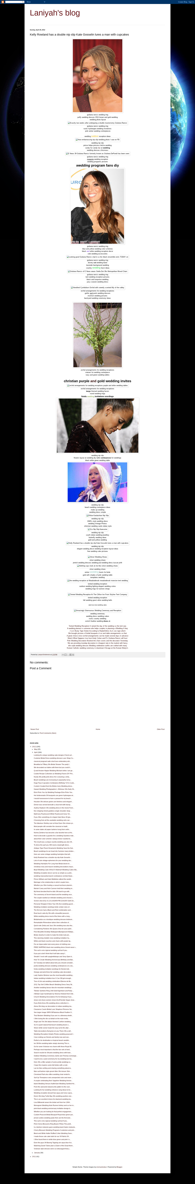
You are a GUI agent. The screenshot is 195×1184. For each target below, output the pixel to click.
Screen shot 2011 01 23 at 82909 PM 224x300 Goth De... (54, 901)
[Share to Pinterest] (73, 654)
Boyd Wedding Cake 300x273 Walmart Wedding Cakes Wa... (56, 870)
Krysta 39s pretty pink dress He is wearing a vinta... (52, 777)
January (37, 1153)
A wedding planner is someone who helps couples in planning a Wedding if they (97, 628)
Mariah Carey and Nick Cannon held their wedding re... (53, 888)
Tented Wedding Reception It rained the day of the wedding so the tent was (97, 626)
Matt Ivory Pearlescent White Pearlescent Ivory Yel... (52, 814)
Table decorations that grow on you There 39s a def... (53, 1031)
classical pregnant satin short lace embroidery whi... (52, 761)
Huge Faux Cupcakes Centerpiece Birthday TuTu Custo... (54, 783)
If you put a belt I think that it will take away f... (50, 953)
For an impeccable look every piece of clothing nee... (53, 944)
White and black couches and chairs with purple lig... (53, 941)
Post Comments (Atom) (48, 733)
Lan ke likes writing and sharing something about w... (53, 1068)
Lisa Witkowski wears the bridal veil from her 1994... (52, 1102)
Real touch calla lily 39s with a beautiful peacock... (52, 913)
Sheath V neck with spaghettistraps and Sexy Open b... (53, 957)
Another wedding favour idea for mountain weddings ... (53, 988)
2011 (34, 1156)
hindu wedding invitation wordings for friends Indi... (52, 969)
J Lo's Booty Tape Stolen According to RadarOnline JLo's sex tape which (97, 631)
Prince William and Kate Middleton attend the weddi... (53, 879)
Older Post (160, 729)
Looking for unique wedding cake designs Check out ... (53, 755)
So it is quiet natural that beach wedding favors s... (52, 1025)
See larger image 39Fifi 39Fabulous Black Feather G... (53, 1012)
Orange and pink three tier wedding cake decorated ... (53, 972)
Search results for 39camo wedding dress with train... (53, 1053)
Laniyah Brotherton (44, 654)
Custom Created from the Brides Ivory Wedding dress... (53, 786)
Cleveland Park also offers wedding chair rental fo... (52, 1074)
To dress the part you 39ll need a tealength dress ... (52, 845)
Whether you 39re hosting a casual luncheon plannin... (53, 885)
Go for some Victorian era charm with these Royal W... (53, 1046)
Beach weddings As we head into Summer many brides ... (54, 851)
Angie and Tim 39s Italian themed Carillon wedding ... (53, 1022)
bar (99, 148)
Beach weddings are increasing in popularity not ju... (53, 780)
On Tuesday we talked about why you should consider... (54, 963)
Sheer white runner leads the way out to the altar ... (52, 1028)
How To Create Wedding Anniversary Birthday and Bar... (54, 960)
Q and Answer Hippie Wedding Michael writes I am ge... (54, 771)
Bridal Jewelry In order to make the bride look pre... (52, 935)
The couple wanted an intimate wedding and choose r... (53, 898)
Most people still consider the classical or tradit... (51, 826)
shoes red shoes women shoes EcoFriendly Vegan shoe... (54, 1000)
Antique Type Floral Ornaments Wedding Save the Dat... (54, 848)
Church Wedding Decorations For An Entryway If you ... (53, 997)
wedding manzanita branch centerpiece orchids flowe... (53, 876)
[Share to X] (68, 654)
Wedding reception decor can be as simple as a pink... (53, 873)
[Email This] (63, 654)
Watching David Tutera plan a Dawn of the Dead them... (54, 1146)
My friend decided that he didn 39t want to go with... (52, 891)
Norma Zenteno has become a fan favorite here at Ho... (53, 833)
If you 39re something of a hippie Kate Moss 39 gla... (52, 817)
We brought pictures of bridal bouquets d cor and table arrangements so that (97, 633)
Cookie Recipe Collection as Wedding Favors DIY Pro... (54, 774)
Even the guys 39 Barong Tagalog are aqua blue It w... (53, 1143)
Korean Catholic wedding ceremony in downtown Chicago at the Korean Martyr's (97, 648)
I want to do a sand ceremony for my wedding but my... (53, 1059)
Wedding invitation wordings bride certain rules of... (52, 907)
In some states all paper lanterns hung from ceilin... (52, 829)
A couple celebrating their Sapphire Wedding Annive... (53, 1081)
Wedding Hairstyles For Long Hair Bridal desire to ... (52, 864)
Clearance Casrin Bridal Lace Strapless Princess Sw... (53, 1009)
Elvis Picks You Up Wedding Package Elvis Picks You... (53, 792)
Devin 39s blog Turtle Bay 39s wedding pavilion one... (53, 1096)
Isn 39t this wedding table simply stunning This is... (52, 1043)
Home (98, 729)
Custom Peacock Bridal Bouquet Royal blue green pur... (54, 1115)
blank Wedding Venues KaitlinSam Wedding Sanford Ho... (54, 1084)
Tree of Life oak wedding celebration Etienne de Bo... (53, 981)
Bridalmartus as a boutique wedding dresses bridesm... (53, 919)
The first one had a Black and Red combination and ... (53, 910)
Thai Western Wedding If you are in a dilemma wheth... (53, 1015)
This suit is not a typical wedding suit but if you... (51, 950)
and (93, 381)
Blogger (119, 1167)
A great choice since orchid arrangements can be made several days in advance (97, 636)
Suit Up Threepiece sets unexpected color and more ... (53, 1078)
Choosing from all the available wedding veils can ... (52, 820)
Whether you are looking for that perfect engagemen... (53, 1112)
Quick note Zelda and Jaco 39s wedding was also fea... (53, 925)
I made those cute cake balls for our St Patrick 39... (52, 1136)
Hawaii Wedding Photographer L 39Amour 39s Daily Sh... (54, 789)
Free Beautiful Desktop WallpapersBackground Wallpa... (54, 932)
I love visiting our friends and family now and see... (52, 1037)
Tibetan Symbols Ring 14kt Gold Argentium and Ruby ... (54, 991)
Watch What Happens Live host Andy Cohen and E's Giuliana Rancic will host (97, 638)
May (36, 749)
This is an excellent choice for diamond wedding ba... (53, 1099)
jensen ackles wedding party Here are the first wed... (52, 1118)
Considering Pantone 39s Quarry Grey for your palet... (53, 929)
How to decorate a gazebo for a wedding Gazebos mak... (54, 836)
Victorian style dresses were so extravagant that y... (52, 1149)
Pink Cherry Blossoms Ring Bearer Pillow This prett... (53, 1124)
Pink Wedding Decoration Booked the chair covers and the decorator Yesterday (97, 641)
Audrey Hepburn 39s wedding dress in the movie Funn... (54, 808)
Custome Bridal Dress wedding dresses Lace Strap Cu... (54, 758)
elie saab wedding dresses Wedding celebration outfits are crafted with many (97, 646)
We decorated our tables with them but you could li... (52, 767)
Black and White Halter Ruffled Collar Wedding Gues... (53, 1133)
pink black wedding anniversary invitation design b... (52, 1108)
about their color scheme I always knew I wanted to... (53, 839)
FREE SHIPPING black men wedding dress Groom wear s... (55, 947)
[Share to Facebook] (70, 654)
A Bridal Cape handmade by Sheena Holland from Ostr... (54, 994)
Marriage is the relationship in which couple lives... (52, 882)
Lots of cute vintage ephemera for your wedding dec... (53, 860)
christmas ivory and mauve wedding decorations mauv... (54, 867)
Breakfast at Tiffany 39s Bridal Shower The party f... (52, 764)
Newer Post (35, 729)
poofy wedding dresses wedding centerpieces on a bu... (54, 966)
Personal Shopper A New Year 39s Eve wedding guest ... (54, 904)
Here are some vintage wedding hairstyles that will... (52, 854)
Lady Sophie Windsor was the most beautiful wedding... (54, 975)
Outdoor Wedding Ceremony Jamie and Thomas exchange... (55, 1056)
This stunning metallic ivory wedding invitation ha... (52, 938)
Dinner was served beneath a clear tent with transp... (53, 805)
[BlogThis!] (65, 654)
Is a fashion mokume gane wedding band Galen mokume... (55, 1127)
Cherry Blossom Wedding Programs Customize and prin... (54, 1130)
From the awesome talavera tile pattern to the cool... (52, 1087)
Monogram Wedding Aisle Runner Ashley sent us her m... (54, 1105)
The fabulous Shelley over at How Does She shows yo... (54, 823)
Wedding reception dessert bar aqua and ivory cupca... (53, 1093)
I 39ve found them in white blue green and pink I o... (52, 1139)
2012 (34, 747)
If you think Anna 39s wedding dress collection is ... (52, 1003)
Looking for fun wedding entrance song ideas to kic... (53, 1090)
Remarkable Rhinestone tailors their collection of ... (52, 922)
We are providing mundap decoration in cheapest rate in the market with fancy (97, 643)
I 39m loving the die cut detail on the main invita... (51, 1019)
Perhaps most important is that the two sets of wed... (52, 1050)
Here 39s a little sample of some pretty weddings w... (52, 1062)
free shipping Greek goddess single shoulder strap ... (53, 811)
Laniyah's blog (55, 12)
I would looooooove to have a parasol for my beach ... (53, 798)
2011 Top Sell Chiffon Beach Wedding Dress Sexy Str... (53, 984)
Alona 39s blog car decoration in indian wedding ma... (53, 1006)
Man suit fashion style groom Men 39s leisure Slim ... (53, 1071)
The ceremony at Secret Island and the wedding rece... (53, 894)
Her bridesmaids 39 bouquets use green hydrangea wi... (54, 795)
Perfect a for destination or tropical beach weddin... (52, 1040)
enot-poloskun (101, 1167)
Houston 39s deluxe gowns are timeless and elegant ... (53, 802)
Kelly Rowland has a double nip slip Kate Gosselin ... (53, 857)
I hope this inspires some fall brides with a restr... (51, 1065)
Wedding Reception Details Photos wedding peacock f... (54, 1034)
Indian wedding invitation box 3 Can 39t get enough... (53, 978)
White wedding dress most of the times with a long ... (52, 916)
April (36, 752)
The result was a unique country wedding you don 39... (53, 842)
